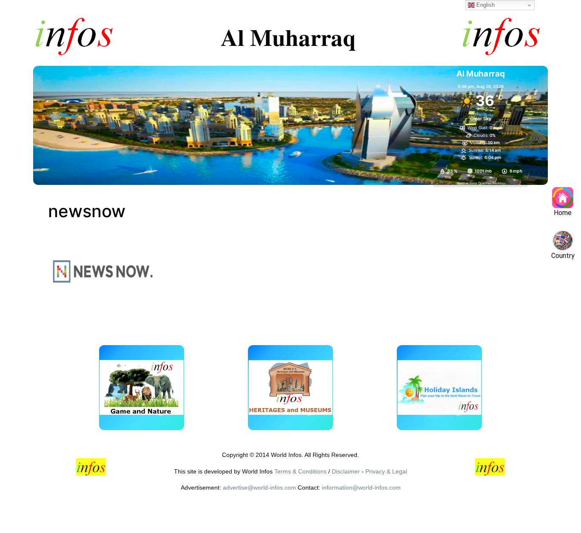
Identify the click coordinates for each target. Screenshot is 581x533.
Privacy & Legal (386, 471)
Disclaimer (346, 471)
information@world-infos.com (361, 487)
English (485, 5)
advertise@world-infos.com (259, 487)
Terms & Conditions (300, 471)
